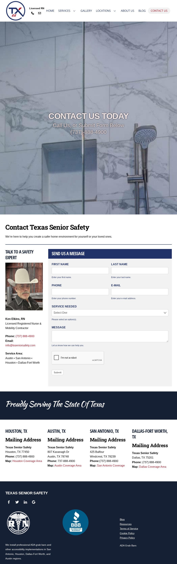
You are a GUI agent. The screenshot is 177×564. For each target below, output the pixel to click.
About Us (127, 11)
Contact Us (159, 11)
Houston (19, 554)
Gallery (86, 11)
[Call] (32, 13)
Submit (57, 372)
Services (64, 11)
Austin (8, 558)
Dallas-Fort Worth (35, 554)
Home (50, 11)
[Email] (39, 13)
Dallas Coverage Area (152, 466)
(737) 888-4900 (25, 336)
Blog (142, 11)
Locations (103, 11)
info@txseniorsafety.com (20, 345)
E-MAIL (116, 285)
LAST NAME (119, 264)
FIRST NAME (60, 264)
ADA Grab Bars (128, 545)
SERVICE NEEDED (64, 306)
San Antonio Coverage (111, 465)
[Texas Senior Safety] (15, 11)
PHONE (57, 285)
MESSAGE (59, 327)
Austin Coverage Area (67, 465)
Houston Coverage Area (27, 461)
